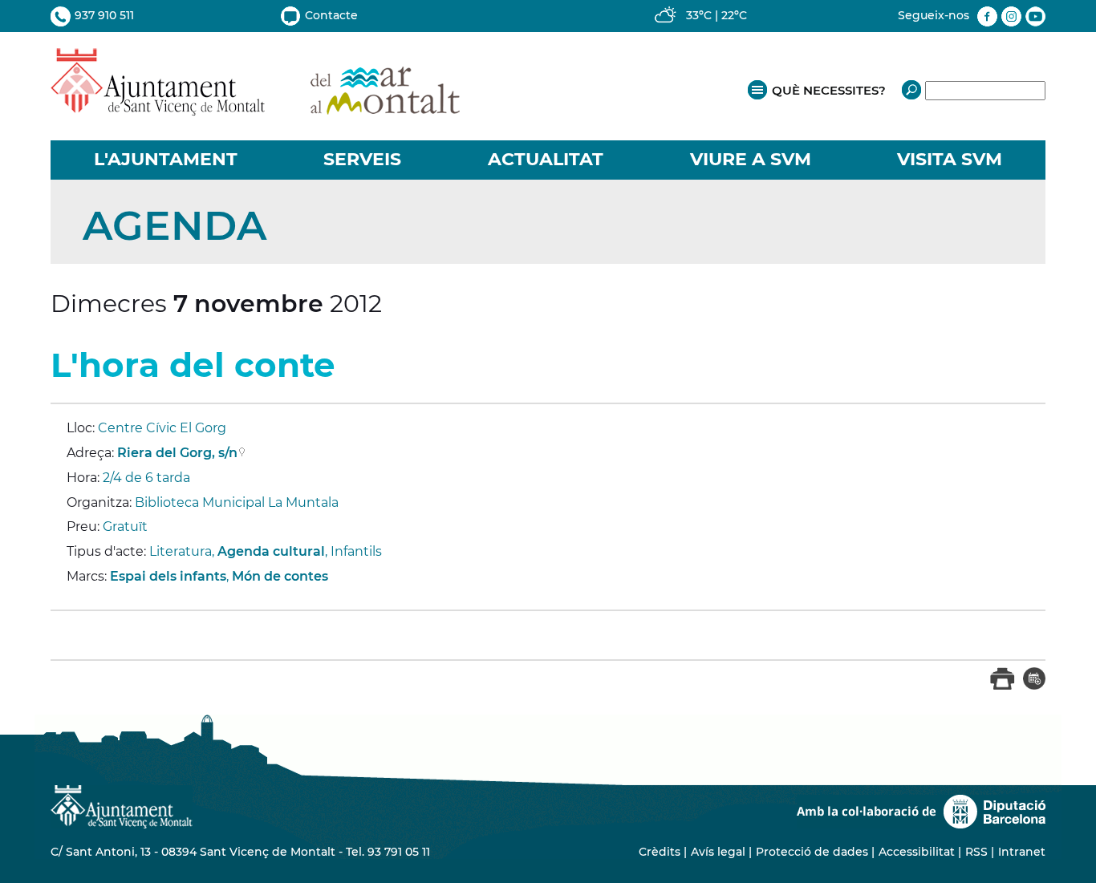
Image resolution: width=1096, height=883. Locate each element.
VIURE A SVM (750, 159)
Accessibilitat (917, 852)
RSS (976, 852)
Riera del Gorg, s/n (177, 452)
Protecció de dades (812, 852)
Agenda (174, 225)
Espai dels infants (168, 576)
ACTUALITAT (545, 159)
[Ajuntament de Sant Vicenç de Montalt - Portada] (255, 107)
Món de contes (280, 576)
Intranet (1021, 852)
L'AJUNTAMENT (165, 159)
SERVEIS (362, 159)
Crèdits (659, 852)
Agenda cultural (271, 551)
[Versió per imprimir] (1002, 686)
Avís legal (718, 852)
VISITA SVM (949, 159)
